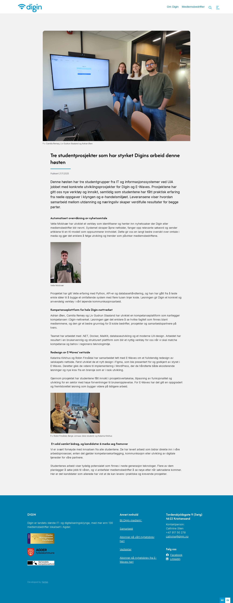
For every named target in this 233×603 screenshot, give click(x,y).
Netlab (45, 582)
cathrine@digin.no (177, 536)
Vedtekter (125, 549)
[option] (227, 600)
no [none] (222, 600)
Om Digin (173, 6)
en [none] (228, 600)
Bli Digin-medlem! (131, 520)
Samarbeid (126, 528)
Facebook (176, 555)
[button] (210, 7)
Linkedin (175, 559)
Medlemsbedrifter (193, 6)
